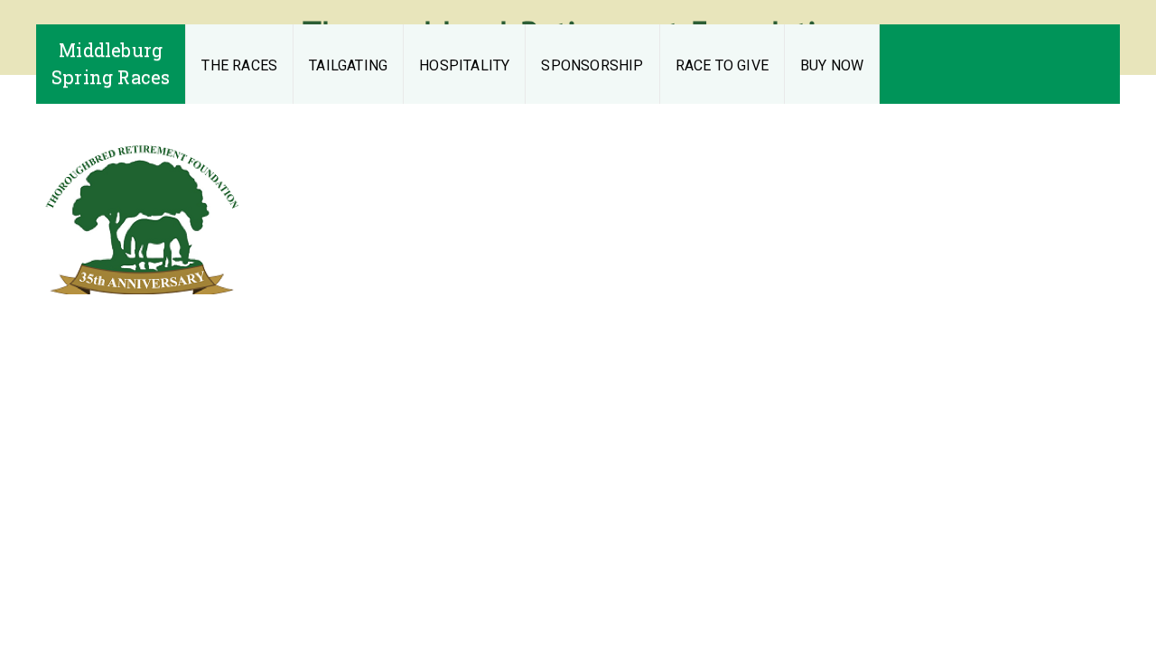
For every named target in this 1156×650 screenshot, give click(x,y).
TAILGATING (348, 65)
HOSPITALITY (464, 65)
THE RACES (239, 65)
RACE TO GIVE (722, 65)
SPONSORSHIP (592, 65)
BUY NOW (831, 65)
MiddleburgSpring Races (110, 63)
